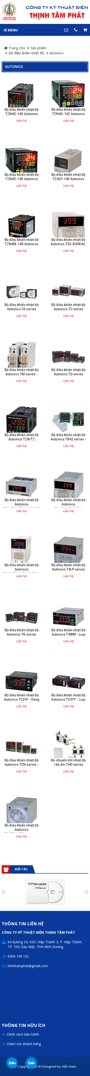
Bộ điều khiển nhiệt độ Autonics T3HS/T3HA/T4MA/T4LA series (21, 571)
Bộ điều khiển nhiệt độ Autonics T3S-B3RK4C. (68, 242)
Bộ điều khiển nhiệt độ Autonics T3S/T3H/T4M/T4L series (68, 506)
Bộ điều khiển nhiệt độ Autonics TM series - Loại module (22, 374)
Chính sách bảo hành (22, 1034)
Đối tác (21, 869)
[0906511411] (31, 1063)
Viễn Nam (69, 1066)
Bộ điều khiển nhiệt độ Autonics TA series (22, 307)
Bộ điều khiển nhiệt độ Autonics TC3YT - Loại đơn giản (68, 699)
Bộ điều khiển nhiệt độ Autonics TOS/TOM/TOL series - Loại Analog (21, 831)
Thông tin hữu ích (23, 1025)
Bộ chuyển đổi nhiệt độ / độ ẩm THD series (68, 762)
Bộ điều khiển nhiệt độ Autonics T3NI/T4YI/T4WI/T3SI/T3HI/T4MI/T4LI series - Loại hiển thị (21, 506)
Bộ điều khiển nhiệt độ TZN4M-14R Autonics (22, 242)
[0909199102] (12, 1063)
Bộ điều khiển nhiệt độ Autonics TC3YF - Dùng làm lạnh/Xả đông (21, 699)
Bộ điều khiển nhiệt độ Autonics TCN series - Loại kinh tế (22, 764)
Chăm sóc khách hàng (23, 1044)
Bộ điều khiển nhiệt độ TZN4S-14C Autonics (68, 112)
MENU (12, 30)
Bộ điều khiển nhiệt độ (26, 52)
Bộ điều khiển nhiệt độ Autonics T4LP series (68, 567)
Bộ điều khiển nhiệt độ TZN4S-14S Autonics (22, 112)
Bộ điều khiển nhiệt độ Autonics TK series (22, 632)
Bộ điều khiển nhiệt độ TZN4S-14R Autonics (22, 177)
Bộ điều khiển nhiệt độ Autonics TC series (68, 307)
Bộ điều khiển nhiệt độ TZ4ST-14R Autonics (68, 177)
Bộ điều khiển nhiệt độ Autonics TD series (68, 372)
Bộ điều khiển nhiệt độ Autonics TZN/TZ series (22, 439)
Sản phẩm (38, 47)
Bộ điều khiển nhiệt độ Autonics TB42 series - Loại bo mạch (68, 439)
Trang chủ (16, 47)
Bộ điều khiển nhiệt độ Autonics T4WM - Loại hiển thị (68, 634)
